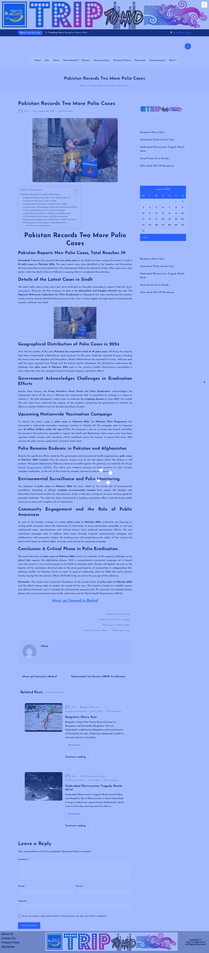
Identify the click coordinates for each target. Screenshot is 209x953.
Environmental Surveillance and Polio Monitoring (46, 216)
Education (140, 60)
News (56, 60)
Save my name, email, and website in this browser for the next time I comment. (64, 916)
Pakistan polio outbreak (119, 614)
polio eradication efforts (96, 630)
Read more (74, 745)
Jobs (47, 60)
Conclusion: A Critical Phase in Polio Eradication (45, 223)
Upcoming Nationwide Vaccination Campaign (45, 210)
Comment (24, 859)
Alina (26, 111)
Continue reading (76, 757)
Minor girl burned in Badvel (40, 225)
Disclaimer (8, 946)
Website (22, 901)
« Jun (145, 237)
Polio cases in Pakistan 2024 (117, 625)
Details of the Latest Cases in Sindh (40, 201)
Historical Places (122, 60)
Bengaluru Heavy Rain (152, 132)
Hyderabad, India (182, 33)
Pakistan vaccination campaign (115, 620)
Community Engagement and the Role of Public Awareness (50, 219)
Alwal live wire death (74, 780)
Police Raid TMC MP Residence (157, 166)
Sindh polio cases (122, 630)
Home (38, 60)
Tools (171, 60)
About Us (7, 934)
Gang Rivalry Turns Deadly (154, 158)
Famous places (101, 60)
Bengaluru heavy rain (90, 707)
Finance (86, 60)
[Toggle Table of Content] (75, 190)
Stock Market (70, 60)
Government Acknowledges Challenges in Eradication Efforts (51, 207)
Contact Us (8, 938)
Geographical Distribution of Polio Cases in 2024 (46, 204)
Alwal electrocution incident (92, 776)
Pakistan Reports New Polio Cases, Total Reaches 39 (47, 198)
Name (22, 886)
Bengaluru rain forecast (76, 711)
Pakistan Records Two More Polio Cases (109, 86)
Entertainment (157, 60)
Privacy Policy (10, 942)
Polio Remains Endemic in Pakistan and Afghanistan (48, 213)
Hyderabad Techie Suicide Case (157, 140)
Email (79, 886)
